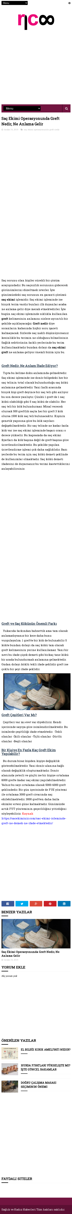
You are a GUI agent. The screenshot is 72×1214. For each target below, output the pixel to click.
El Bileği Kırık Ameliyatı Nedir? (46, 1049)
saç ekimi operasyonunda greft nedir (41, 129)
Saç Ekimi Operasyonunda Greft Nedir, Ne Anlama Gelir (30, 953)
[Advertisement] (36, 65)
